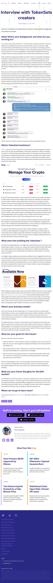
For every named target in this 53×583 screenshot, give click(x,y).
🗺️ (11, 568)
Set (23, 44)
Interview (4, 401)
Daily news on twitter (37, 415)
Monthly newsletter (16, 415)
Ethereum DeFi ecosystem (8, 522)
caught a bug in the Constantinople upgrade (15, 295)
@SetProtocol (41, 395)
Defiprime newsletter (6, 545)
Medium (3, 397)
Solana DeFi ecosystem (7, 519)
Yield (10, 401)
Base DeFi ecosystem (6, 525)
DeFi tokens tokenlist (6, 544)
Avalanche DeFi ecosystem (8, 541)
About (3, 548)
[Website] (3, 440)
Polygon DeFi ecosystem (7, 530)
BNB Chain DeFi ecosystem (8, 538)
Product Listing (5, 551)
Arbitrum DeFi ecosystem (8, 533)
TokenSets (27, 59)
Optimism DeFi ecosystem (8, 535)
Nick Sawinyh (22, 23)
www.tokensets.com (19, 395)
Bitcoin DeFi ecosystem (7, 527)
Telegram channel (28, 419)
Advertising (4, 554)
